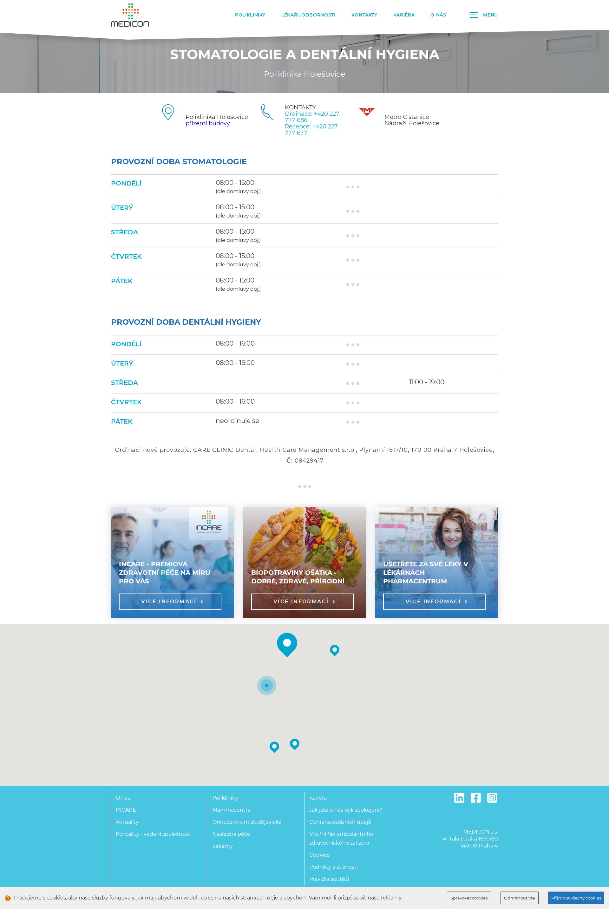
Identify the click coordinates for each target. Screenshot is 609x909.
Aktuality (127, 822)
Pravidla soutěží (329, 879)
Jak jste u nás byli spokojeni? (345, 810)
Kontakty (364, 15)
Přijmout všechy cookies (576, 897)
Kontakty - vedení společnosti (154, 834)
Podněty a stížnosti (333, 867)
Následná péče (231, 834)
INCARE (126, 810)
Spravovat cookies (469, 897)
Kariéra (404, 15)
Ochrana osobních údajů (340, 822)
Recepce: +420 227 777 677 (311, 129)
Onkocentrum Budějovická (247, 822)
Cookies (319, 855)
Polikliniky (250, 15)
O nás (438, 15)
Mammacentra (231, 810)
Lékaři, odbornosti (308, 15)
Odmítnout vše (519, 897)
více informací (169, 602)
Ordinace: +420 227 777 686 (312, 117)
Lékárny (223, 846)
